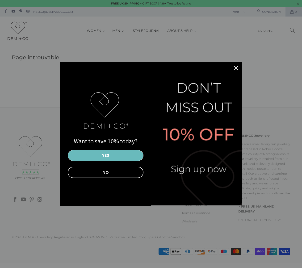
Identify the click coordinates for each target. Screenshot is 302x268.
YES (105, 155)
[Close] (236, 68)
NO (105, 172)
